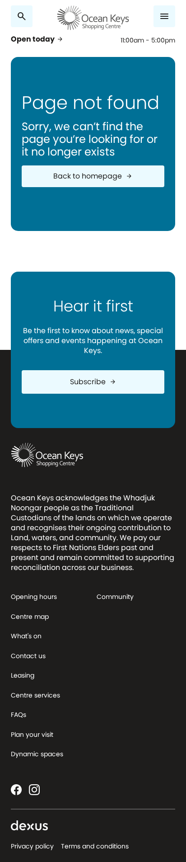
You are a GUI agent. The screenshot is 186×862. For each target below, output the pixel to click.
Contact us (28, 655)
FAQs (18, 714)
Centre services (35, 695)
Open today (37, 39)
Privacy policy (32, 846)
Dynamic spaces (37, 753)
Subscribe (93, 382)
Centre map (30, 616)
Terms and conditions (95, 846)
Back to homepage (93, 176)
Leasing (22, 675)
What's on (26, 636)
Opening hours (34, 596)
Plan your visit (32, 734)
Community (115, 596)
